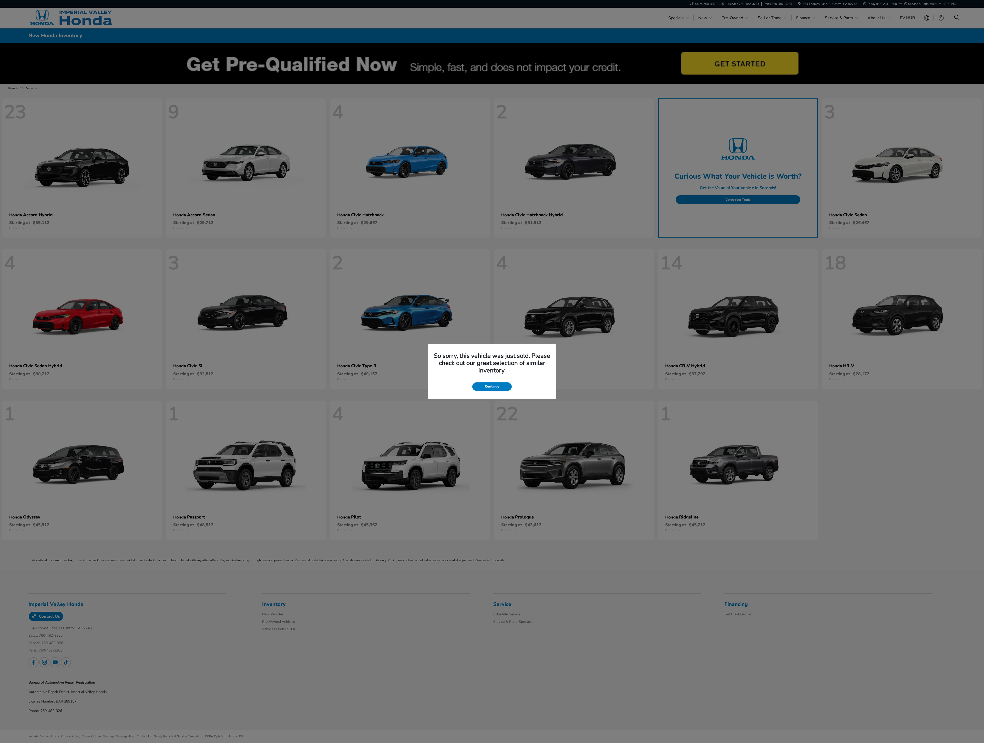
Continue (492, 386)
